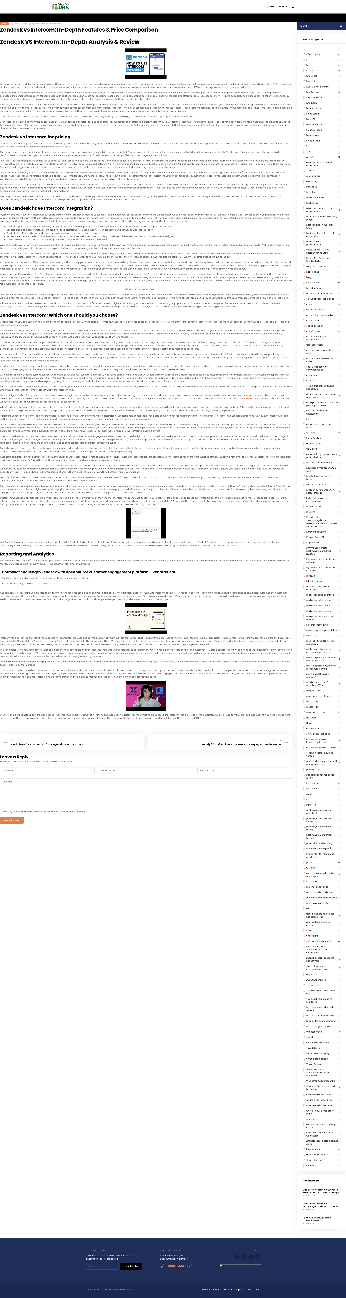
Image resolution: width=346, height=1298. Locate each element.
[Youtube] (244, 1257)
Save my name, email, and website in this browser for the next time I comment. (45, 811)
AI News (4, 23)
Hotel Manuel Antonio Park (48, 23)
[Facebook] (237, 1257)
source (47, 583)
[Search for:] (316, 26)
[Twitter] (251, 1257)
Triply (108, 1289)
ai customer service (243, 398)
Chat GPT (272, 84)
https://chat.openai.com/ (161, 661)
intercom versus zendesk (168, 277)
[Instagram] (258, 1257)
